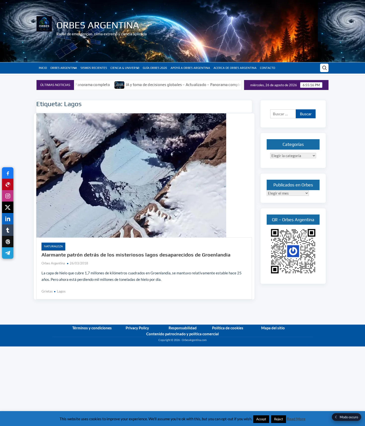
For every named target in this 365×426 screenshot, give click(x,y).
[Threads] (7, 241)
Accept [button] (261, 419)
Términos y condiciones (92, 328)
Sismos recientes (93, 68)
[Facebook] (7, 173)
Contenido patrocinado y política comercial (182, 334)
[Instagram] (7, 196)
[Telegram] (7, 253)
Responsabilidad (183, 328)
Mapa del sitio (273, 328)
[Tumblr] (7, 230)
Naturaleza (53, 246)
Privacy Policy (137, 328)
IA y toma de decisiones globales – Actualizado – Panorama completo (165, 85)
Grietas (47, 291)
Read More (296, 419)
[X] (7, 207)
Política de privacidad (300, 344)
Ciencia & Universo (124, 68)
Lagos (61, 291)
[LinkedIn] (7, 218)
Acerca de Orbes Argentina (235, 68)
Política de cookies (227, 328)
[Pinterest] (7, 184)
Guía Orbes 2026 (155, 68)
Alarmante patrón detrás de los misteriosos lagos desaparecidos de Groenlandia (135, 254)
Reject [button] (278, 419)
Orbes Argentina (97, 24)
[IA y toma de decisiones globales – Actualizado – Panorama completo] (100, 84)
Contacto (267, 68)
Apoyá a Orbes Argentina (190, 68)
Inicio (43, 68)
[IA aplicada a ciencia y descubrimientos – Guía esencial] (235, 84)
